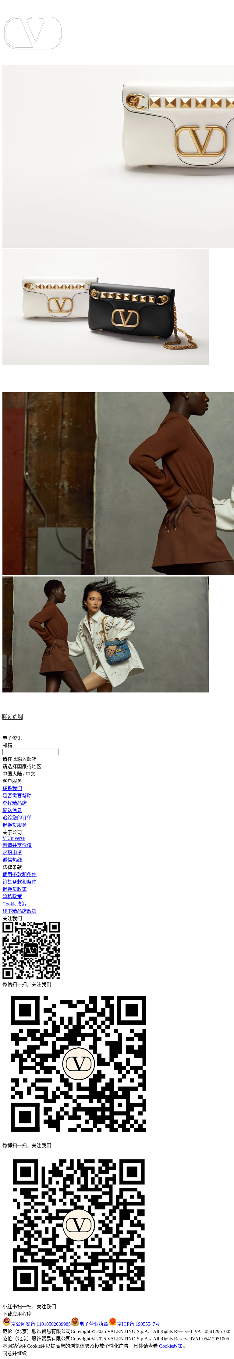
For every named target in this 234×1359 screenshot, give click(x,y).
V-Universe (13, 838)
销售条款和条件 (19, 881)
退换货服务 (14, 825)
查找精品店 (14, 803)
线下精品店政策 (19, 911)
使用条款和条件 (19, 874)
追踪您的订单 (17, 817)
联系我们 (12, 788)
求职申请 (12, 852)
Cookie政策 (14, 903)
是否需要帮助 (17, 795)
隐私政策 (12, 896)
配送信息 (12, 810)
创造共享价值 (17, 845)
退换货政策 (14, 889)
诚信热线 (12, 859)
